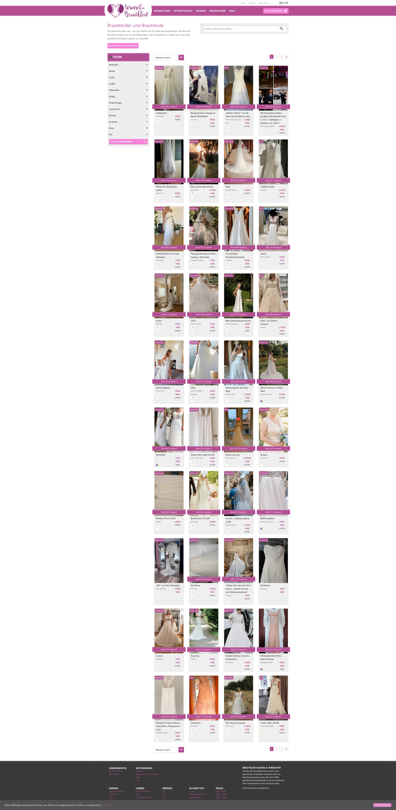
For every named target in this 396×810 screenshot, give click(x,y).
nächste (286, 57)
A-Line (192, 791)
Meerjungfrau (195, 797)
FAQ (243, 3)
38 (163, 794)
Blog (232, 10)
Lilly (111, 797)
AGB (138, 777)
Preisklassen (217, 10)
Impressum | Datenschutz (147, 774)
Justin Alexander (116, 791)
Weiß (138, 794)
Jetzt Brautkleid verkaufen (123, 45)
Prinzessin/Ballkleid (198, 794)
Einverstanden (382, 805)
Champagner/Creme (145, 797)
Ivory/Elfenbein (143, 791)
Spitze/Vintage (183, 10)
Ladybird (113, 794)
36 (163, 791)
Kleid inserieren (116, 771)
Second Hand (162, 10)
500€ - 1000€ (222, 797)
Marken (201, 10)
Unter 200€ (221, 791)
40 (163, 797)
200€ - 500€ (221, 794)
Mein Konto (264, 3)
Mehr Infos (108, 805)
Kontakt (252, 3)
